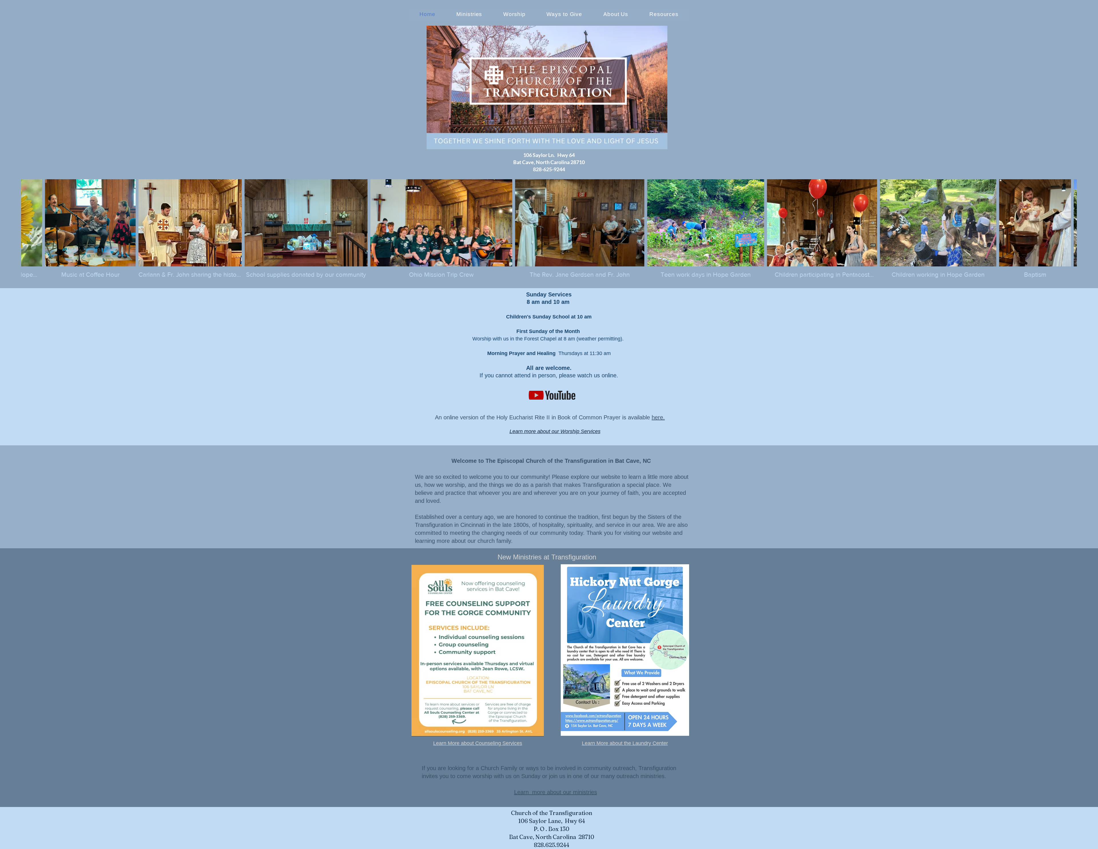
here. (658, 417)
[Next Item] (1067, 234)
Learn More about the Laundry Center (625, 743)
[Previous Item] (31, 234)
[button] (616, 14)
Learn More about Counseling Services (477, 743)
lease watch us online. (590, 375)
